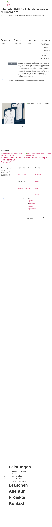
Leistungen (20, 467)
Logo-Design (17, 478)
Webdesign (16, 474)
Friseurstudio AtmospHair (37, 157)
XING (36, 188)
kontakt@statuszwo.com (24, 188)
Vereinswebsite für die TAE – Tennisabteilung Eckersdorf (13, 159)
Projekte (17, 497)
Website (31, 65)
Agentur (17, 491)
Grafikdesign (17, 476)
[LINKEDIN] (37, 192)
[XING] (37, 185)
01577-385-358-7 (22, 174)
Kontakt (31, 200)
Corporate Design (19, 471)
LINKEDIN (37, 195)
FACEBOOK (38, 174)
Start (30, 198)
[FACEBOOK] (37, 171)
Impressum (32, 203)
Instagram (37, 181)
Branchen (18, 485)
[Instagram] (37, 178)
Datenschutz (32, 201)
